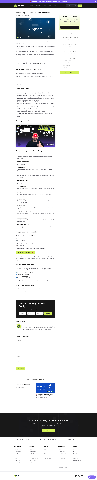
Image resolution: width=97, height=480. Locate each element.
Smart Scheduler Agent (22, 218)
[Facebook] (76, 476)
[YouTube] (82, 476)
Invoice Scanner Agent (22, 155)
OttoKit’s (39, 63)
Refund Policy (61, 464)
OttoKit (48, 475)
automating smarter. (46, 288)
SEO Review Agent (21, 205)
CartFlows (17, 460)
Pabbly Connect (47, 458)
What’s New (32, 449)
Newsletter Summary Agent (23, 224)
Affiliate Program (33, 453)
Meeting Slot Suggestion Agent (24, 211)
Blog (59, 455)
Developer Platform (34, 458)
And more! (17, 462)
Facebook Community (63, 467)
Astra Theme (18, 449)
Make (45, 453)
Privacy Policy (76, 453)
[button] (33, 5)
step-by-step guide (32, 272)
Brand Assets (32, 455)
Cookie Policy (76, 458)
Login (60, 449)
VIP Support (61, 462)
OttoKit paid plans (36, 235)
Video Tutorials (62, 458)
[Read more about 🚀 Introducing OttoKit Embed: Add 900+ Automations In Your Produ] (45, 388)
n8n (45, 451)
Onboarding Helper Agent (22, 180)
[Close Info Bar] (96, 1)
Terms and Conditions (77, 455)
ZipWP (16, 458)
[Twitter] (79, 476)
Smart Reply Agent (21, 199)
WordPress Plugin (33, 451)
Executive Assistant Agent (23, 161)
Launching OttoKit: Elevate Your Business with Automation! (23, 385)
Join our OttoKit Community (23, 274)
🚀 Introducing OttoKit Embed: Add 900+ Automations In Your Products (45, 395)
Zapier (45, 449)
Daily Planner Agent (21, 186)
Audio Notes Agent (21, 192)
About (74, 451)
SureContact (18, 451)
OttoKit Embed (33, 460)
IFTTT (45, 455)
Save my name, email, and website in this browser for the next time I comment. (33, 365)
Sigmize (17, 455)
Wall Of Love (32, 462)
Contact (74, 449)
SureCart (17, 453)
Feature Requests (62, 453)
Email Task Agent (21, 173)
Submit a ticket (25, 276)
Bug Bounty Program (77, 460)
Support (60, 460)
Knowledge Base (62, 451)
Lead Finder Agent (21, 167)
